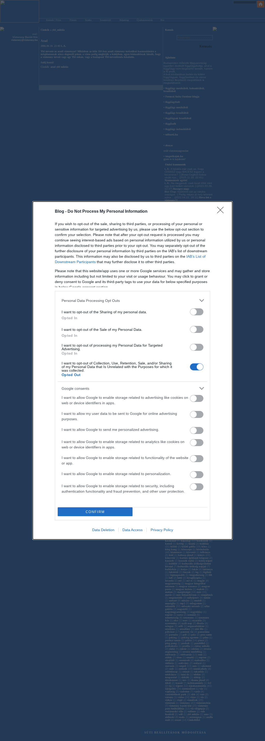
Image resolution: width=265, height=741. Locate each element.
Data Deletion (103, 530)
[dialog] (132, 370)
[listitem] (132, 300)
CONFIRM (95, 512)
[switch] (196, 311)
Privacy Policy (162, 530)
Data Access (132, 530)
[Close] (222, 212)
